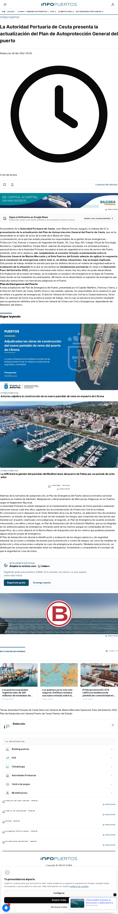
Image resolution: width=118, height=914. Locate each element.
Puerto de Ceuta (43, 713)
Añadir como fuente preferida (97, 218)
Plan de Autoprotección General (17, 713)
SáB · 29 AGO (8, 11)
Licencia (106, 184)
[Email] (112, 725)
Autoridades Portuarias (88, 11)
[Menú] (5, 5)
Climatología (65, 11)
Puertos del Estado (62, 713)
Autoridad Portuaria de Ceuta (23, 709)
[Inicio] (59, 4)
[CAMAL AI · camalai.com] (44, 566)
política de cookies (79, 886)
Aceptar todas (59, 900)
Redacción (5, 53)
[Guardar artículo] (4, 184)
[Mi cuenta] (113, 5)
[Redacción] (7, 726)
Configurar (59, 893)
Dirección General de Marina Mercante (59, 709)
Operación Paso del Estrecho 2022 (98, 709)
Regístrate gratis (16, 582)
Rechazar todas (59, 907)
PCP (52, 11)
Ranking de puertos (37, 11)
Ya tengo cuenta (42, 582)
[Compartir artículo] (12, 184)
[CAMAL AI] (21, 11)
